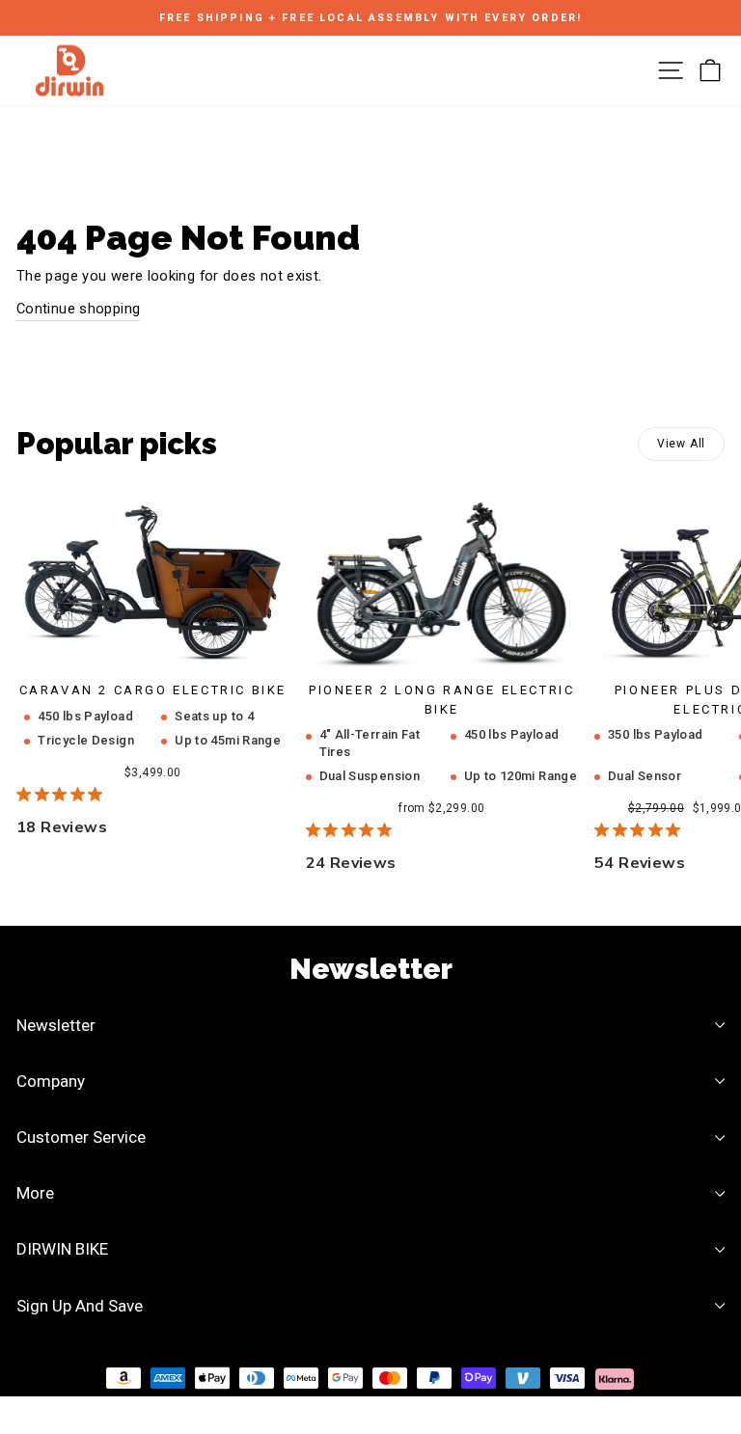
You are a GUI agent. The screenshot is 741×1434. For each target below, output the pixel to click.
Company (50, 1081)
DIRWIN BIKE (62, 1248)
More (35, 1193)
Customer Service (81, 1137)
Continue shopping (78, 308)
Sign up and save (79, 1305)
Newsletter (56, 1025)
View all (681, 443)
